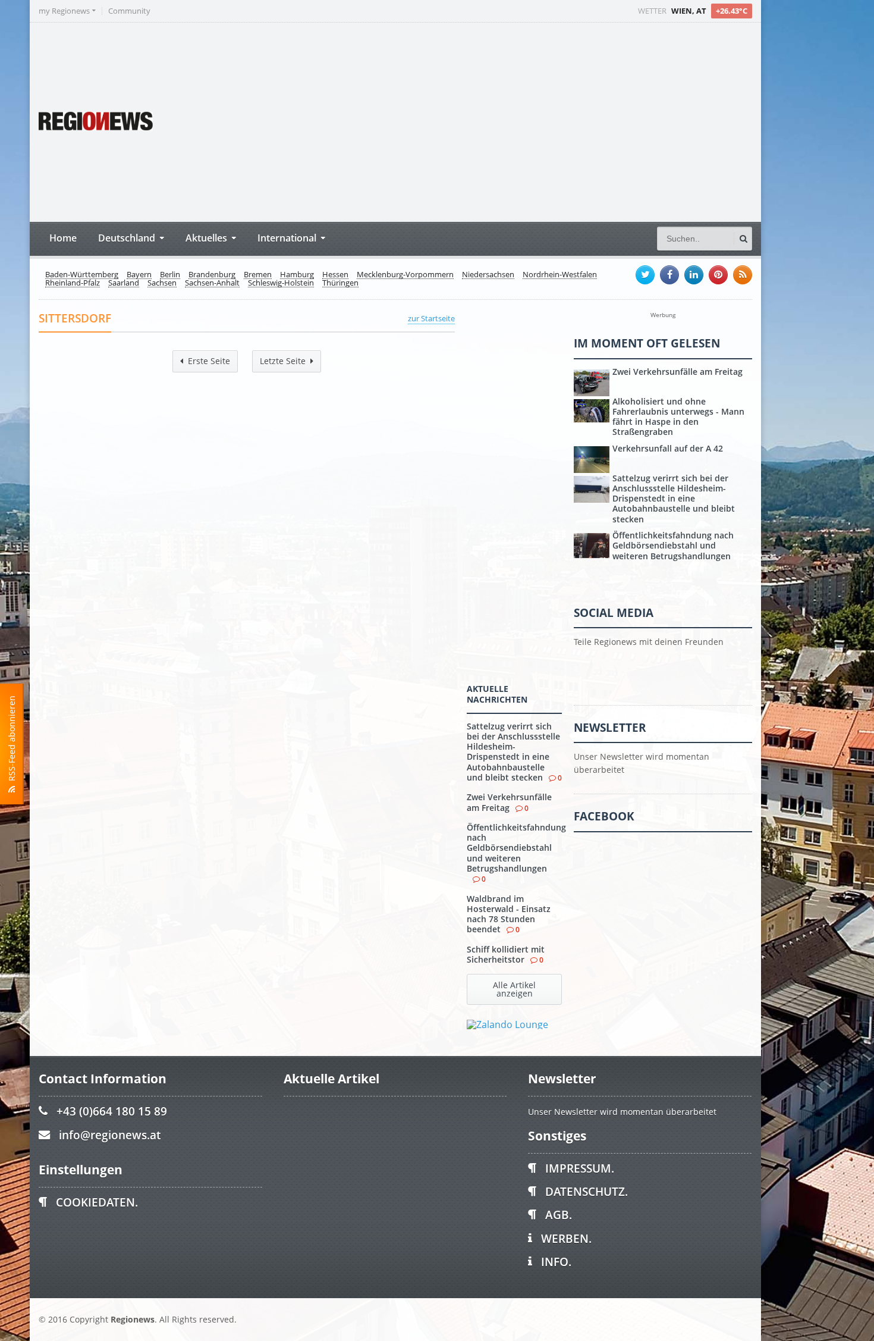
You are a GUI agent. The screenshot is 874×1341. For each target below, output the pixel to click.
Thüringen (340, 283)
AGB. (558, 1215)
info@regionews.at (110, 1135)
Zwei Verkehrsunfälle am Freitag (509, 802)
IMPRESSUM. (579, 1168)
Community (129, 11)
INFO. (556, 1262)
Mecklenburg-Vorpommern (405, 275)
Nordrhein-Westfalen (560, 275)
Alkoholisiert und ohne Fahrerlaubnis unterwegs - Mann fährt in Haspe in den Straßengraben (678, 417)
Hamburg (297, 275)
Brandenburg (211, 275)
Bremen (258, 275)
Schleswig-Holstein (281, 283)
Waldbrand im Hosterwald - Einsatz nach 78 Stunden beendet (509, 914)
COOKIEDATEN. (97, 1202)
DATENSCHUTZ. (586, 1191)
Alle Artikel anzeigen (514, 989)
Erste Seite (209, 360)
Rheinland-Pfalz (72, 283)
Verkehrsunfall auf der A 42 (667, 448)
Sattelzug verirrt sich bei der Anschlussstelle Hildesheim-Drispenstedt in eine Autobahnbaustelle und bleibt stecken (513, 751)
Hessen (335, 275)
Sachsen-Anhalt (212, 283)
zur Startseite (431, 318)
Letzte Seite (283, 360)
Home (63, 238)
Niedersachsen (488, 275)
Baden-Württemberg (81, 275)
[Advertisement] (529, 120)
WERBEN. (566, 1238)
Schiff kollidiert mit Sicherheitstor (506, 954)
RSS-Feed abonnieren (11, 740)
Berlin (170, 275)
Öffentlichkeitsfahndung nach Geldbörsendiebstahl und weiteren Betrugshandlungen (516, 848)
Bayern (139, 275)
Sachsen (162, 283)
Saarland (123, 283)
